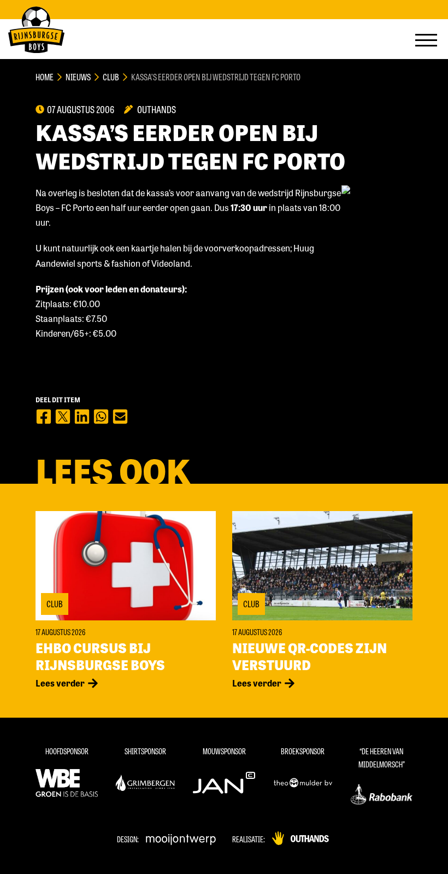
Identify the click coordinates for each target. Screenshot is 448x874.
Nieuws (78, 77)
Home (45, 77)
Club (111, 77)
